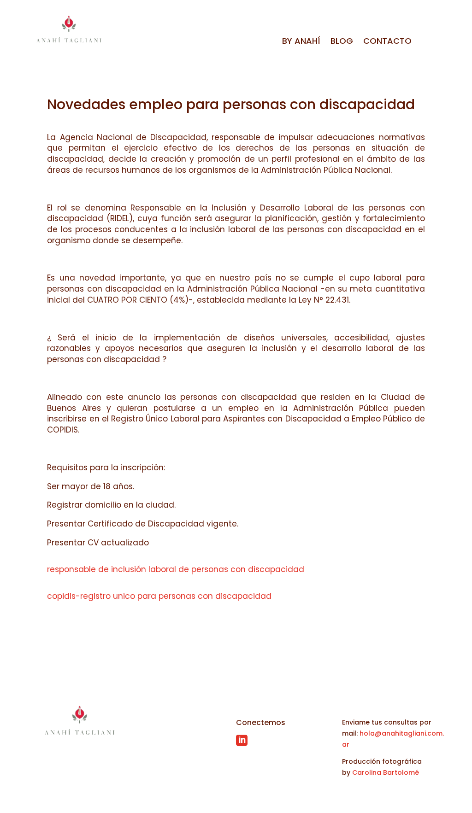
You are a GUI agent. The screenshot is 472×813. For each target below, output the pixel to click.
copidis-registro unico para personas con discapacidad (159, 596)
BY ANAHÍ (301, 42)
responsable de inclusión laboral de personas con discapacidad (175, 569)
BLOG (341, 42)
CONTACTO (387, 42)
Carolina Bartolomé (385, 772)
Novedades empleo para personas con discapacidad (231, 104)
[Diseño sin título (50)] (172, 42)
